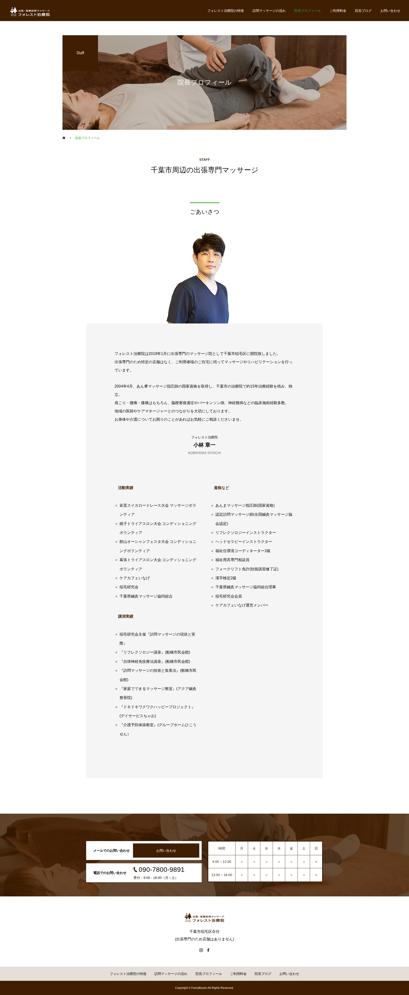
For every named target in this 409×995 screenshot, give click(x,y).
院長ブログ (363, 11)
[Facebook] (208, 950)
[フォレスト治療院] (30, 11)
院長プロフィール (307, 11)
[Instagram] (201, 950)
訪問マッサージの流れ (269, 11)
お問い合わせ (390, 11)
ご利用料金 (338, 11)
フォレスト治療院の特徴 (225, 11)
